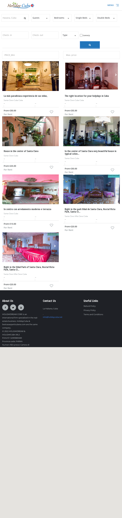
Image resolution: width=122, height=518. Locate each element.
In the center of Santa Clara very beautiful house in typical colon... (90, 152)
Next (55, 76)
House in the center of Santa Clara (21, 151)
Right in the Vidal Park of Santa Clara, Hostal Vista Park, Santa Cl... (29, 268)
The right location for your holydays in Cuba (87, 95)
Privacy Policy (90, 310)
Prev (6, 76)
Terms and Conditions (93, 314)
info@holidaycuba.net (52, 317)
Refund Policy (90, 306)
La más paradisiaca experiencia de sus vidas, (25, 95)
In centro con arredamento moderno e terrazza (27, 209)
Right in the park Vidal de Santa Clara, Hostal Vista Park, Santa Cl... (90, 210)
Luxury (86, 35)
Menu (110, 5)
